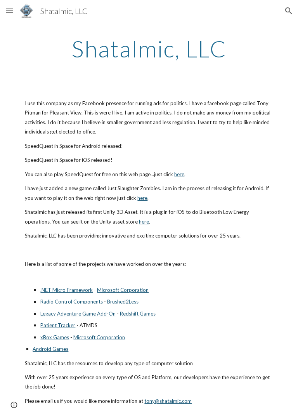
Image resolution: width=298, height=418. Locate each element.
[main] (148, 48)
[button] (9, 10)
